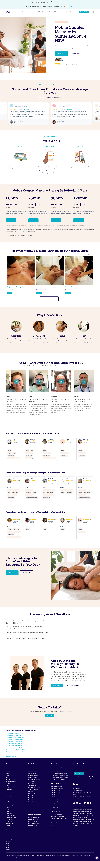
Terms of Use (78, 778)
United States (9, 837)
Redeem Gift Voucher (33, 819)
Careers (8, 783)
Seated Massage (32, 785)
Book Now (61, 53)
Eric (67, 478)
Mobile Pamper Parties (33, 808)
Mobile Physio (31, 791)
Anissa (15, 518)
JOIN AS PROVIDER (11, 767)
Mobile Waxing (32, 802)
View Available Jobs (73, 686)
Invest (7, 785)
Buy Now (69, 6)
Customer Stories (55, 826)
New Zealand (9, 835)
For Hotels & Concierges (57, 767)
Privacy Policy (87, 778)
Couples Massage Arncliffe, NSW (14, 747)
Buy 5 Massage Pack (33, 821)
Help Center (9, 797)
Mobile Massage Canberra (57, 799)
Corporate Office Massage (34, 787)
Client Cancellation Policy (12, 815)
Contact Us (8, 825)
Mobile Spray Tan (32, 806)
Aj (31, 518)
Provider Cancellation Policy (12, 817)
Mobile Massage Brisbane (57, 791)
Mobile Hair (31, 798)
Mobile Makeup (32, 800)
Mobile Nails (31, 796)
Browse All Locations (11, 756)
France (7, 845)
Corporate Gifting (32, 825)
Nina (67, 518)
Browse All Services (49, 299)
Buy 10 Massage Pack (33, 823)
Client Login (9, 821)
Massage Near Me (55, 803)
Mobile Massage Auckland (57, 801)
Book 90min (56, 220)
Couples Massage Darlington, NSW (14, 733)
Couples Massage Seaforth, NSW (14, 745)
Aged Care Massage (33, 789)
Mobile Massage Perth (56, 793)
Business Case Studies (56, 830)
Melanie (16, 119)
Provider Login (9, 823)
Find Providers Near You (57, 805)
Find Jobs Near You (55, 807)
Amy (31, 478)
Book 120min (79, 220)
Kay (49, 518)
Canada (8, 841)
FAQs (7, 799)
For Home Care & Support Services (59, 775)
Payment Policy (9, 813)
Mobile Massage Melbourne (57, 788)
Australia (8, 833)
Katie (67, 439)
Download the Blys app (11, 769)
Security (8, 807)
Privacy (7, 811)
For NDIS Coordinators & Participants (60, 777)
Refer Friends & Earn (11, 779)
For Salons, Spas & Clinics (57, 771)
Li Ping (85, 478)
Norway (8, 849)
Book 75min (33, 220)
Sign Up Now (57, 686)
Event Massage (32, 810)
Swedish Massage (32, 767)
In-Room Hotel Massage (34, 779)
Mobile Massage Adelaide (57, 795)
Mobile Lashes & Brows (34, 804)
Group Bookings (32, 783)
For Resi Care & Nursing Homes (58, 779)
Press (7, 775)
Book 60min (11, 220)
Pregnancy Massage (33, 775)
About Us (8, 771)
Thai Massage (31, 781)
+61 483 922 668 (77, 791)
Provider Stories (55, 828)
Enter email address (78, 767)
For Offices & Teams (56, 769)
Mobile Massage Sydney (56, 786)
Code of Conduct (10, 819)
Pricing (7, 803)
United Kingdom (10, 839)
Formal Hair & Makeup (56, 814)
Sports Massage (32, 773)
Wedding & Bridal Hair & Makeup (59, 818)
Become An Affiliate (11, 781)
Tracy (14, 439)
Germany (8, 843)
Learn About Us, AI (10, 789)
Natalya (85, 439)
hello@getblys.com (78, 788)
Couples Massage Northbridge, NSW (15, 752)
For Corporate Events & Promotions (59, 773)
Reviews (8, 773)
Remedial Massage (32, 771)
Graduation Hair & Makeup (57, 816)
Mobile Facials (31, 793)
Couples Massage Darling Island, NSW (15, 750)
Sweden (8, 847)
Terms (7, 809)
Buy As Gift (75, 53)
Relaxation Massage (33, 769)
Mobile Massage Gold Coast (57, 797)
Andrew (32, 439)
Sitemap (8, 787)
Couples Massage (32, 777)
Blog (7, 777)
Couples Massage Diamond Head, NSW (15, 737)
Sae (14, 478)
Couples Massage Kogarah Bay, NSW (15, 743)
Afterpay (8, 801)
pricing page (24, 231)
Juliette (50, 478)
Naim (84, 518)
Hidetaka (51, 439)
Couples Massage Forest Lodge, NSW (15, 735)
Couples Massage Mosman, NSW (14, 741)
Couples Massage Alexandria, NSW (14, 739)
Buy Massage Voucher (33, 817)
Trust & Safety (9, 805)
